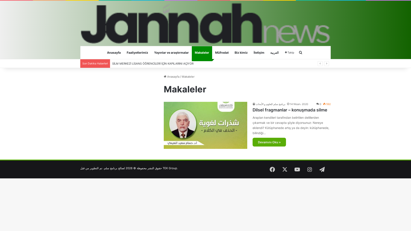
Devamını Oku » (269, 142)
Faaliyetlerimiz (137, 52)
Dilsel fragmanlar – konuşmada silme (290, 110)
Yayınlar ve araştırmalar (171, 52)
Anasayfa (114, 52)
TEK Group (170, 168)
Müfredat (222, 52)
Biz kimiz (241, 52)
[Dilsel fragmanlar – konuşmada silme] (205, 125)
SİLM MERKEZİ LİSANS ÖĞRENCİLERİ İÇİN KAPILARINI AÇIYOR (153, 63)
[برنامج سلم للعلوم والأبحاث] (205, 23)
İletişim (259, 52)
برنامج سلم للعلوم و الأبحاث (270, 104)
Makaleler (202, 52)
